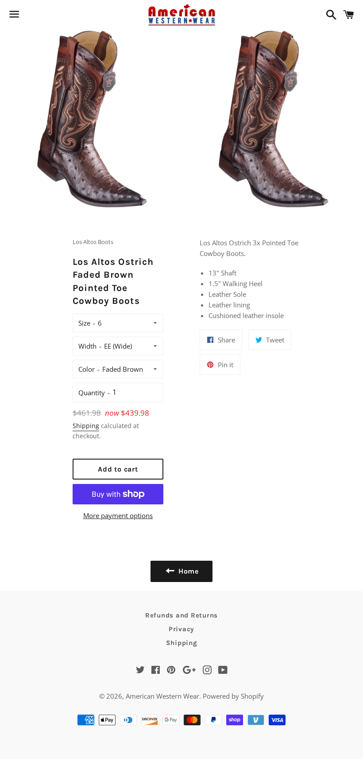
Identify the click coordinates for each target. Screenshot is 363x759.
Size (84, 323)
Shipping (86, 425)
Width (87, 346)
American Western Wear (162, 696)
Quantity (91, 392)
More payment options (118, 515)
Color (86, 369)
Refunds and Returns (181, 615)
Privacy (181, 629)
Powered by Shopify (233, 696)
